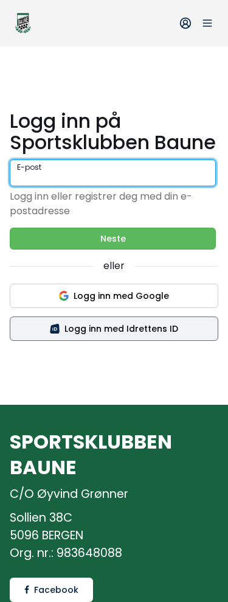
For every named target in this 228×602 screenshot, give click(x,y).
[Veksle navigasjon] (207, 23)
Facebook (56, 590)
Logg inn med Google (121, 296)
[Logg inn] (185, 23)
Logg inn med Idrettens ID (121, 329)
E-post (29, 167)
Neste (113, 239)
